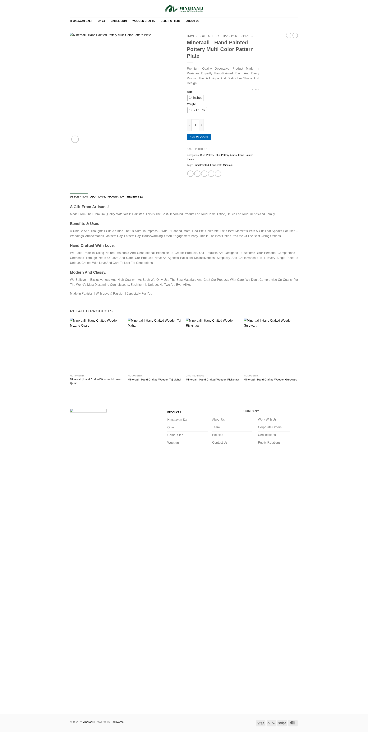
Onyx (101, 21)
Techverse (117, 721)
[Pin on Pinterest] (211, 173)
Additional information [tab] (107, 196)
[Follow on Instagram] (81, 703)
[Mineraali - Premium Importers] (184, 8)
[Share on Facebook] (190, 173)
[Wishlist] (277, 8)
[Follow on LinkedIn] (104, 703)
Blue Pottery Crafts (226, 155)
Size (189, 92)
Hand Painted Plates (238, 36)
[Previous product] (295, 35)
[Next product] (288, 35)
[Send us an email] (97, 703)
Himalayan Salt (81, 21)
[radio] (196, 98)
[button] (290, 8)
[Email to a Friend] (204, 173)
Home (191, 36)
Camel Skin (119, 21)
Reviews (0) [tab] (135, 196)
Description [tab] (79, 196)
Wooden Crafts (143, 21)
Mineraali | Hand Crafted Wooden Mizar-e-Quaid (96, 381)
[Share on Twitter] (197, 173)
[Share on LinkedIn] (218, 173)
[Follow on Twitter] (89, 703)
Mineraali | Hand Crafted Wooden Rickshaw (212, 379)
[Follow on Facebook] (73, 703)
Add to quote (199, 136)
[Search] (283, 8)
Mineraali (228, 165)
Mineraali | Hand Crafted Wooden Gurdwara (270, 379)
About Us (193, 21)
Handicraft (216, 165)
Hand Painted (201, 165)
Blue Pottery (171, 21)
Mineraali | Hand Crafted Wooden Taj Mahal (154, 379)
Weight (191, 104)
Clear (255, 89)
